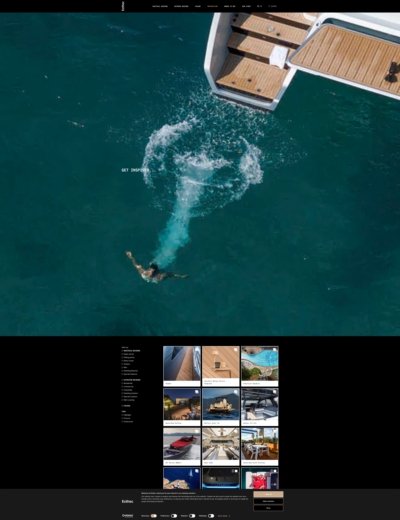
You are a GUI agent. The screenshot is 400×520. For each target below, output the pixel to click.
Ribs (125, 367)
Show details (222, 516)
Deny (268, 508)
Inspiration (212, 6)
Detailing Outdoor (131, 393)
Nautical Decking (160, 6)
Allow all (268, 494)
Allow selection (268, 501)
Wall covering (129, 400)
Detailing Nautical (131, 371)
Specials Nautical (130, 374)
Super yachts (129, 354)
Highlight (127, 415)
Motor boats (129, 361)
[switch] (174, 515)
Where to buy (230, 6)
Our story (246, 6)
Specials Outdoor (130, 396)
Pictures (127, 418)
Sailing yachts (129, 357)
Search (274, 6)
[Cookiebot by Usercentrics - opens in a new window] (128, 515)
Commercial (128, 386)
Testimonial (128, 421)
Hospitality (128, 390)
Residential (128, 383)
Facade (198, 6)
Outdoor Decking (181, 6)
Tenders (127, 364)
